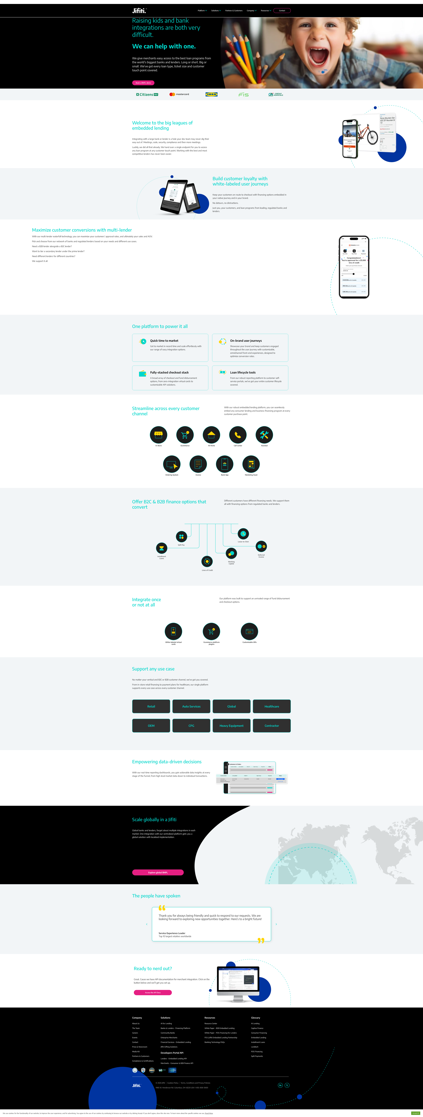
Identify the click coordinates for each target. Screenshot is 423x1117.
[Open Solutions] (220, 10)
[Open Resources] (270, 10)
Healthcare (272, 706)
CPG (191, 725)
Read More (209, 1113)
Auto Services (191, 706)
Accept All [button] (416, 1113)
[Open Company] (256, 10)
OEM (151, 725)
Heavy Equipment (232, 725)
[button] (276, 924)
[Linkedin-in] (280, 1085)
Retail (151, 706)
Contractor (272, 725)
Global (231, 706)
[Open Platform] (206, 10)
